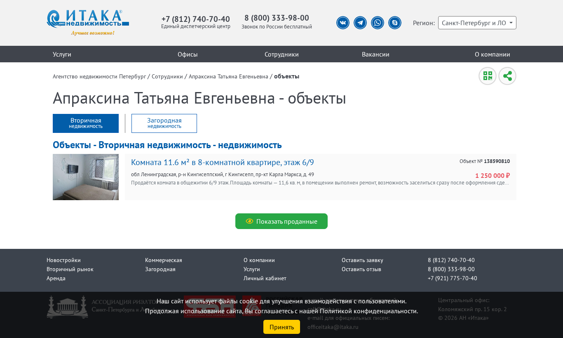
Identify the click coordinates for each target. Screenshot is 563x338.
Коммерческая (163, 260)
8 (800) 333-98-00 (276, 17)
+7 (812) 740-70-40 (196, 19)
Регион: (424, 23)
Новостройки (64, 260)
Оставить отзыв (361, 269)
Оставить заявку (362, 260)
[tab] (86, 123)
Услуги (62, 54)
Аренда (56, 278)
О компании (492, 54)
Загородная (160, 269)
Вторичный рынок (70, 269)
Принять (282, 327)
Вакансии (375, 54)
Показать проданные (286, 221)
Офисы (188, 54)
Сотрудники (282, 54)
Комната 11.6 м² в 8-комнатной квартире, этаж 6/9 (222, 162)
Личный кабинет (265, 278)
